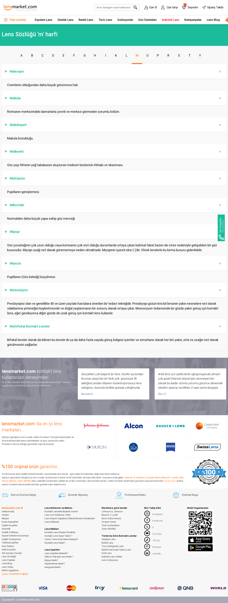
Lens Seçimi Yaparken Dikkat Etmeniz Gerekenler (70, 518)
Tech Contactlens (111, 525)
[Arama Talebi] (221, 228)
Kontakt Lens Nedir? (55, 542)
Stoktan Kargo (190, 494)
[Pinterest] (147, 546)
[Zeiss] (170, 447)
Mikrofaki (116, 205)
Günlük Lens (66, 20)
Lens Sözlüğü (9, 556)
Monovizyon (116, 290)
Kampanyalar (193, 20)
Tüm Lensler (17, 20)
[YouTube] (147, 533)
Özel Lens (107, 553)
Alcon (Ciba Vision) (111, 518)
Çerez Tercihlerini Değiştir (15, 574)
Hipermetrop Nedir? (55, 563)
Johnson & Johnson (134, 477)
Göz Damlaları (147, 20)
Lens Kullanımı (52, 521)
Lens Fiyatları (8, 560)
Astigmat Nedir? (53, 567)
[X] (147, 527)
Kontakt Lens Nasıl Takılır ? (58, 536)
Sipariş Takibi (215, 7)
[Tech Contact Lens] (133, 447)
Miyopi (116, 232)
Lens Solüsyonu (110, 560)
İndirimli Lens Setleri (112, 556)
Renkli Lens (86, 20)
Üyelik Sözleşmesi (11, 539)
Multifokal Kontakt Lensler (116, 326)
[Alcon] (133, 425)
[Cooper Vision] (208, 426)
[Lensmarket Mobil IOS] (200, 539)
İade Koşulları (9, 549)
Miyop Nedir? (51, 560)
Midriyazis (116, 178)
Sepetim (191, 6)
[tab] (114, 71)
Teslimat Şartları (10, 542)
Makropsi (116, 71)
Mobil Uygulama (10, 570)
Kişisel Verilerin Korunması (15, 535)
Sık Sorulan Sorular (12, 553)
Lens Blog (213, 20)
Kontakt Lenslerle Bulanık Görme (61, 511)
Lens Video (7, 567)
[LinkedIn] (147, 553)
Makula (116, 98)
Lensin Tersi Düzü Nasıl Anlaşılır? (61, 539)
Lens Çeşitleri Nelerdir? (56, 553)
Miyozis (116, 263)
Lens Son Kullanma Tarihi (58, 515)
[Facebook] (147, 520)
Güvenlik (6, 528)
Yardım (5, 515)
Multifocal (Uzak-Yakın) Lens (116, 549)
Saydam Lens (43, 20)
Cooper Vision (153, 477)
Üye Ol (153, 7)
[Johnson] (96, 425)
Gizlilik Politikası (10, 532)
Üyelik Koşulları (9, 525)
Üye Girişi (172, 7)
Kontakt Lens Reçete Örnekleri (60, 532)
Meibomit (116, 151)
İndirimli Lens (170, 20)
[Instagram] (147, 513)
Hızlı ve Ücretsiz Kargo (23, 494)
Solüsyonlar (125, 20)
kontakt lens (170, 481)
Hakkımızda (8, 511)
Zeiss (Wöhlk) (24, 481)
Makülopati (116, 125)
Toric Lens (105, 20)
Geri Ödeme (8, 546)
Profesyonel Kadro (135, 494)
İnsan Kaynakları (10, 521)
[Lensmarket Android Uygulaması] (200, 547)
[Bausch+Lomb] (170, 426)
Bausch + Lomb (170, 477)
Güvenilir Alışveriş (78, 494)
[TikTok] (147, 540)
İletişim (5, 518)
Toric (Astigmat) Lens (113, 546)
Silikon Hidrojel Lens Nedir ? (59, 556)
